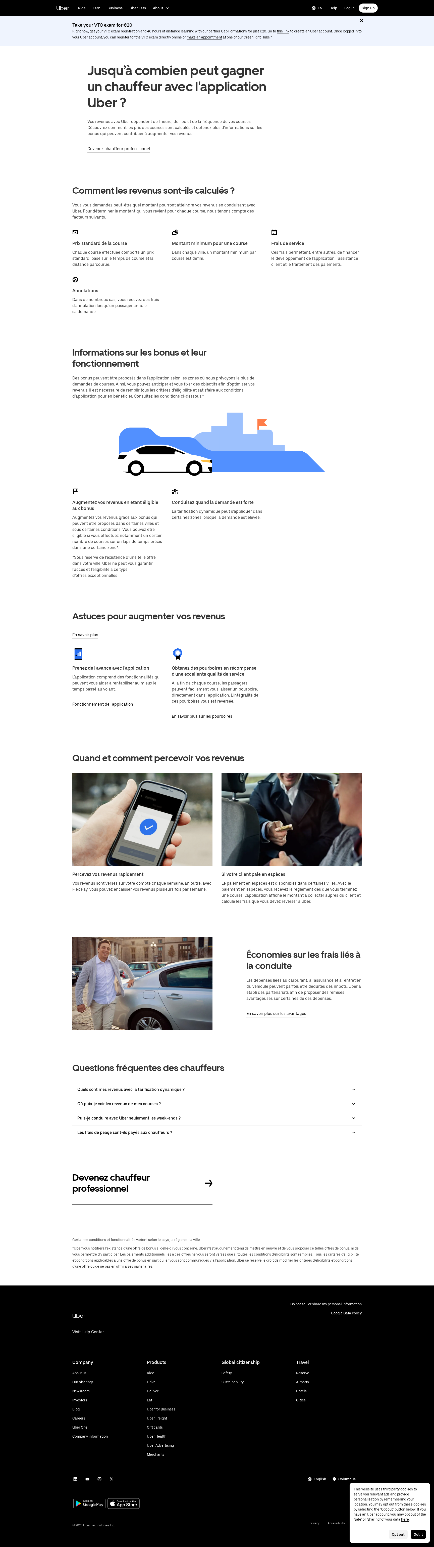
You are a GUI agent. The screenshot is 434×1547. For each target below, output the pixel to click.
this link (283, 31)
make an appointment (204, 37)
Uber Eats (138, 8)
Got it (418, 1534)
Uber (62, 8)
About (158, 8)
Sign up (368, 8)
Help (333, 8)
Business (115, 8)
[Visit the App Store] (123, 1504)
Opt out (398, 1534)
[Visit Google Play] (89, 1504)
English (320, 1479)
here (405, 1519)
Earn (96, 8)
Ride (82, 8)
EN (320, 8)
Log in (349, 8)
